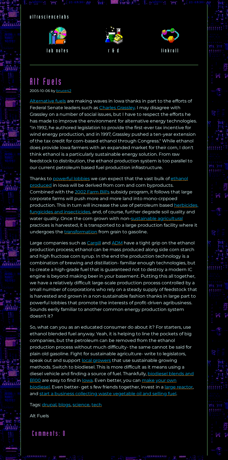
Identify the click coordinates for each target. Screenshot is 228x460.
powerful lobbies (71, 178)
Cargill (94, 243)
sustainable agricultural (157, 218)
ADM (117, 243)
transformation (80, 231)
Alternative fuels (48, 101)
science (81, 404)
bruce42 (63, 91)
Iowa (87, 380)
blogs (64, 404)
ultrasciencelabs (49, 17)
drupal (49, 404)
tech (96, 404)
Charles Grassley (117, 107)
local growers (96, 360)
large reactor (179, 387)
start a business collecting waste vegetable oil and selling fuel (107, 393)
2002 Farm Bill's (92, 192)
